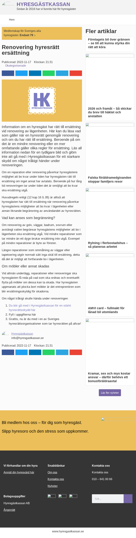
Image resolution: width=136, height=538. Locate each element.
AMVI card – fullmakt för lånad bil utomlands (106, 310)
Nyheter (53, 486)
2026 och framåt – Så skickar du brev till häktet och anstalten (110, 112)
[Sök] (128, 498)
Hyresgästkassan (22, 333)
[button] (8, 73)
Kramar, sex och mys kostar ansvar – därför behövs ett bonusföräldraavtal (109, 377)
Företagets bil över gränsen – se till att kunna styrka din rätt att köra (109, 43)
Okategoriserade (15, 65)
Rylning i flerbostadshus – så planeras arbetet (108, 245)
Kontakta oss (56, 479)
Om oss (52, 472)
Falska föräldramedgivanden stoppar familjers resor (109, 179)
